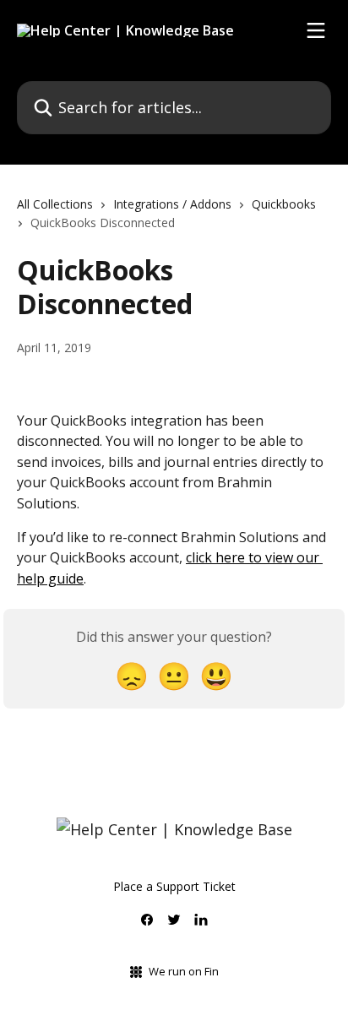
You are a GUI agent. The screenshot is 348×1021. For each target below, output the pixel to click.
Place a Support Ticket (174, 886)
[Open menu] (316, 30)
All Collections (55, 204)
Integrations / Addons (172, 204)
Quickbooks (284, 204)
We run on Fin (184, 971)
